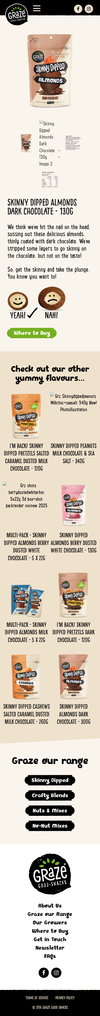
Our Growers (50, 923)
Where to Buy (32, 333)
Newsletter (50, 948)
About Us (50, 906)
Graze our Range (50, 914)
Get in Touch (50, 939)
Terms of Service (37, 997)
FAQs (50, 956)
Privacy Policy (64, 997)
